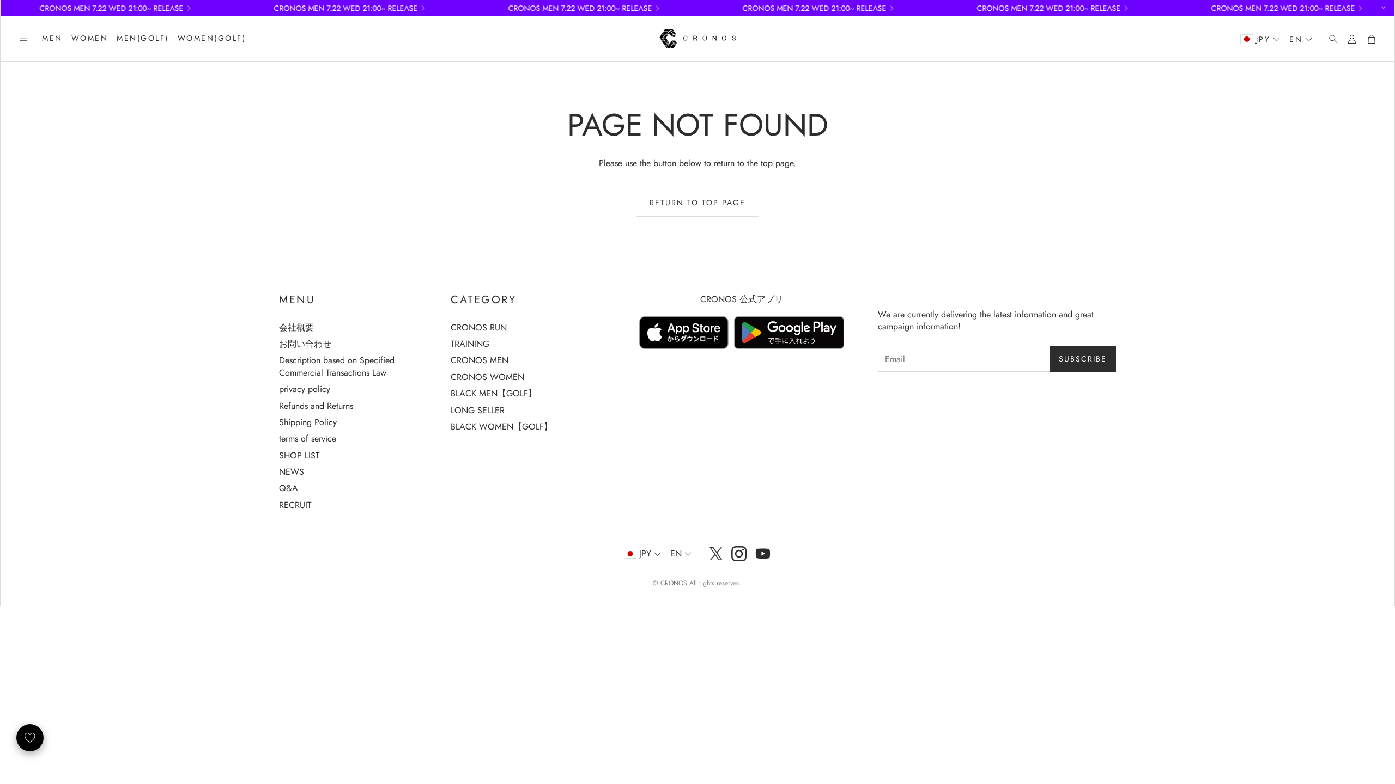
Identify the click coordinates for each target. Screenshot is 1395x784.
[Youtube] (763, 553)
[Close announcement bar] (1383, 8)
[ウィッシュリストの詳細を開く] (30, 737)
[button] (23, 39)
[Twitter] (716, 553)
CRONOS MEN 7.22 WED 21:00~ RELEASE (799, 8)
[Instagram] (739, 553)
